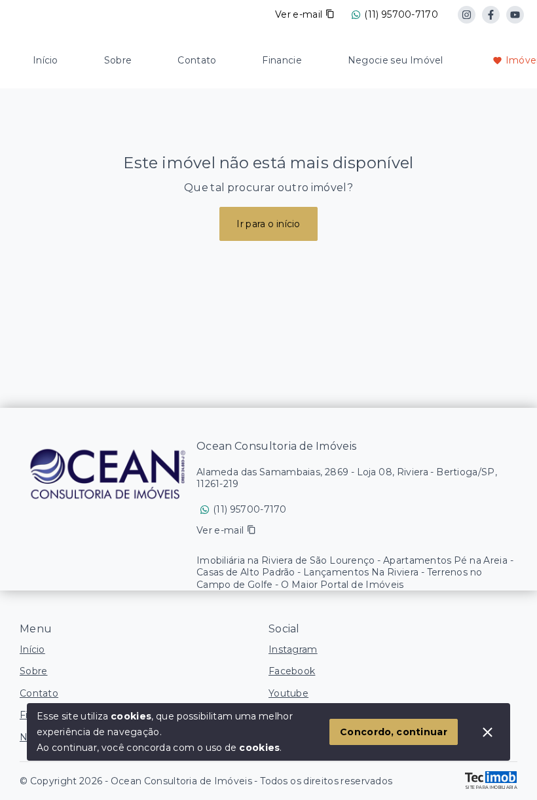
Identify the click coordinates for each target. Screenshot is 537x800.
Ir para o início (268, 224)
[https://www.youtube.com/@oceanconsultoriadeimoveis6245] (515, 15)
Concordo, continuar (393, 732)
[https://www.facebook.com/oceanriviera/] (491, 15)
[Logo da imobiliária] (108, 473)
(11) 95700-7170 (401, 14)
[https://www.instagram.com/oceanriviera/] (466, 15)
